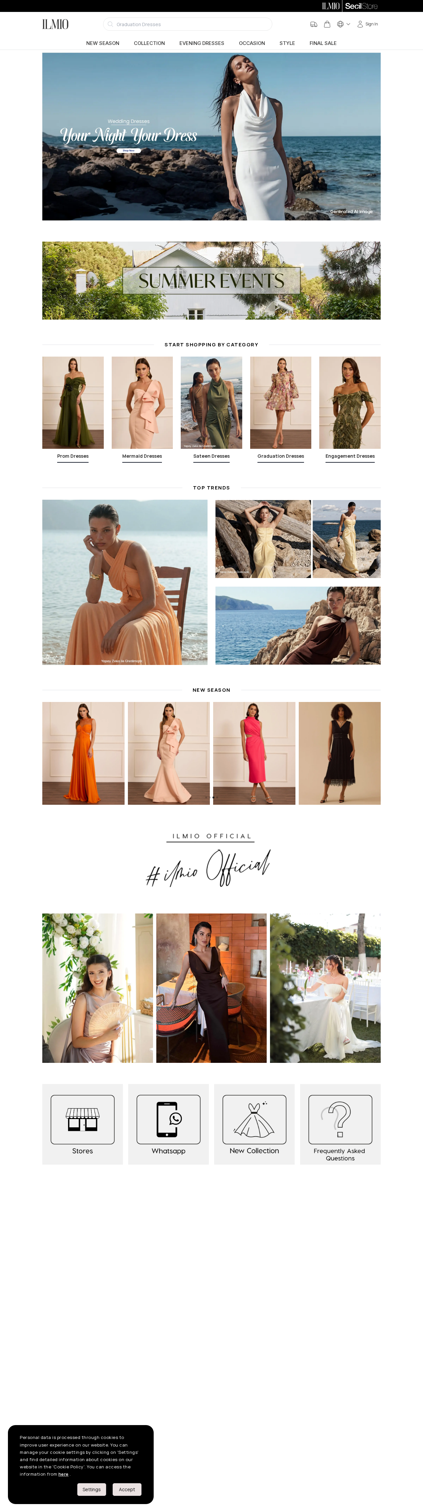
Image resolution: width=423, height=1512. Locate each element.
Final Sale (323, 43)
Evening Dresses (201, 43)
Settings (92, 1489)
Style (287, 43)
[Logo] (55, 24)
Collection (149, 43)
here (63, 1474)
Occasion (252, 43)
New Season (102, 43)
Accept (127, 1489)
